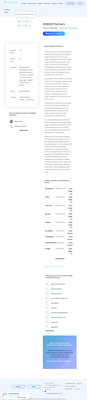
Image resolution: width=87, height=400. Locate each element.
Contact (58, 33)
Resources (47, 3)
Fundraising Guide (70, 383)
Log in (80, 3)
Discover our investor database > (59, 361)
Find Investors (32, 3)
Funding (40, 3)
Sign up (18, 386)
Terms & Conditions (70, 386)
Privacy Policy (68, 389)
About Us (79, 383)
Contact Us (77, 389)
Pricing (61, 3)
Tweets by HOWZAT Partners (53, 267)
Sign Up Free (70, 3)
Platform (23, 3)
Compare (54, 3)
